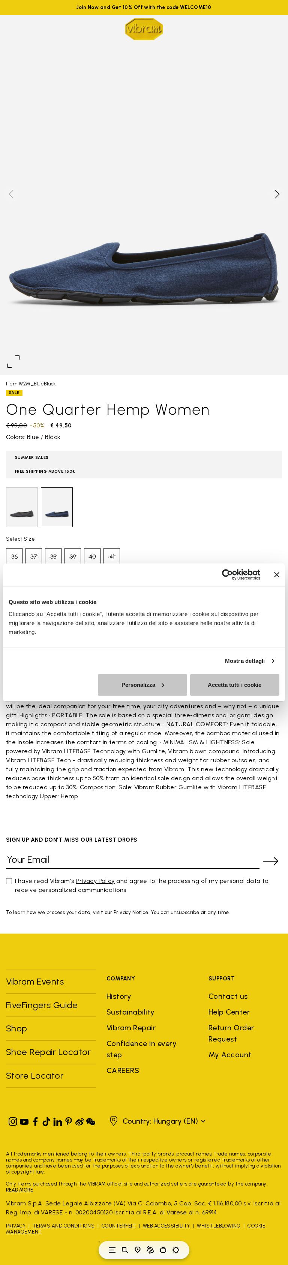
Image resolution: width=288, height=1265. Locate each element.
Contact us (228, 996)
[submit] (271, 861)
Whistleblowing (219, 1226)
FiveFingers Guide (43, 1005)
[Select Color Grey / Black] (22, 507)
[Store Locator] (137, 1250)
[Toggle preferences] (175, 1250)
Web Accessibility (166, 1226)
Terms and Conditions (64, 1226)
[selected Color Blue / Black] (57, 507)
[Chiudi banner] (276, 574)
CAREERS (122, 1070)
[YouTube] (24, 1120)
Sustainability (130, 1011)
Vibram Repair (131, 1027)
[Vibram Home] (144, 29)
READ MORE (19, 1190)
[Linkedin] (57, 1120)
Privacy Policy (95, 880)
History (118, 996)
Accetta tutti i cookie (234, 684)
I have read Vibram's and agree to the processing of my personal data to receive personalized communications (141, 885)
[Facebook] (35, 1120)
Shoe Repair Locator (48, 1051)
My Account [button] (230, 1054)
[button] (276, 194)
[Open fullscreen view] (13, 361)
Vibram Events (35, 981)
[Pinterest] (68, 1120)
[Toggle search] (124, 1250)
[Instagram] (13, 1120)
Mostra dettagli (245, 661)
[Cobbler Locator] (150, 1250)
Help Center (229, 1011)
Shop (16, 1028)
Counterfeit (119, 1226)
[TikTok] (46, 1120)
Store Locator (34, 1075)
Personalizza (138, 684)
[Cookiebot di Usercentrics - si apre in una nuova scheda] (227, 574)
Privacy (16, 1226)
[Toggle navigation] (112, 1250)
